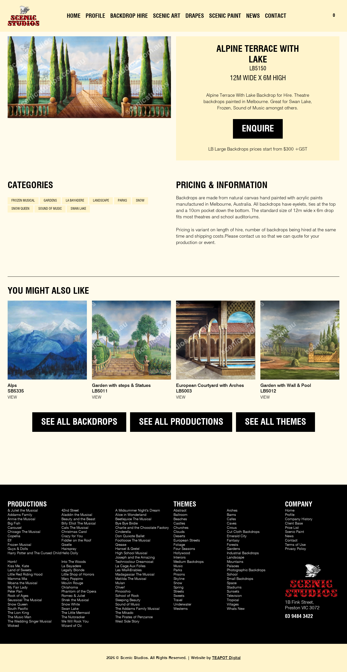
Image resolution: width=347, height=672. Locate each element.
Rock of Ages (18, 596)
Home (74, 16)
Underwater (182, 604)
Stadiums (234, 587)
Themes (185, 504)
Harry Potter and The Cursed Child (34, 553)
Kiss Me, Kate (18, 566)
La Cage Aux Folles (130, 566)
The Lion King (18, 613)
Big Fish (14, 523)
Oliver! (120, 587)
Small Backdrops (240, 579)
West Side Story (127, 621)
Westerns (181, 609)
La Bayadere (75, 200)
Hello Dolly (69, 553)
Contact (275, 16)
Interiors (180, 557)
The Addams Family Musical (137, 609)
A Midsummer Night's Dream (137, 510)
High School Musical (131, 553)
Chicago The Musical (24, 532)
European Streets (187, 540)
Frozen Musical (23, 200)
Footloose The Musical (132, 540)
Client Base (294, 523)
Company (298, 504)
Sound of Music (50, 208)
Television (234, 596)
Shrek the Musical (75, 600)
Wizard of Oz (71, 626)
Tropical (233, 600)
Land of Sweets (19, 570)
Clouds (179, 532)
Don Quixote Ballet (130, 536)
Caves (231, 523)
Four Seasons (184, 549)
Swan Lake (78, 208)
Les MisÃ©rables (128, 570)
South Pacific (18, 609)
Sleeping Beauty (127, 600)
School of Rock (127, 596)
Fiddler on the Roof (76, 540)
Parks (122, 200)
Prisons (179, 574)
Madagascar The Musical (134, 574)
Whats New (236, 609)
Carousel (15, 528)
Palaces (233, 566)
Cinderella (123, 532)
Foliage (179, 545)
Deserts (179, 536)
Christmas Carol (74, 532)
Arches (232, 510)
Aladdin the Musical (76, 515)
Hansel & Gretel (127, 549)
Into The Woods (73, 562)
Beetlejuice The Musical (133, 519)
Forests (232, 545)
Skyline (179, 579)
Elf (9, 540)
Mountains (235, 562)
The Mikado (124, 613)
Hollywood (182, 553)
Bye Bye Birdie (126, 523)
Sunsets (233, 591)
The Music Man (19, 617)
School (232, 574)
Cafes (231, 519)
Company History (298, 519)
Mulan (120, 583)
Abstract (180, 510)
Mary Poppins (72, 579)
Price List (292, 528)
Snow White (70, 604)
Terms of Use (295, 545)
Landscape (101, 200)
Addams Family (20, 515)
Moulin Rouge (72, 583)
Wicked (13, 626)
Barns (231, 515)
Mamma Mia (17, 579)
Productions (27, 504)
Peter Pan (15, 591)
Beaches (180, 519)
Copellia (14, 536)
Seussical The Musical (25, 600)
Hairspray (68, 549)
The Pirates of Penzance (134, 617)
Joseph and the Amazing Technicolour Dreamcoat (135, 560)
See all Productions (181, 422)
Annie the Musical (21, 519)
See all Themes (275, 422)
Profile (95, 16)
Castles (179, 523)
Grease (120, 545)
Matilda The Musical (130, 579)
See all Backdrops (79, 422)
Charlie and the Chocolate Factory (142, 528)
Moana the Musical (22, 583)
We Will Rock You (75, 621)
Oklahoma (69, 587)
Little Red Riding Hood (25, 574)
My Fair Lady (18, 587)
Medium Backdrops (189, 562)
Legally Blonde (72, 570)
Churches (181, 528)
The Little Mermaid (75, 613)
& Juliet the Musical (23, 510)
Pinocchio (123, 591)
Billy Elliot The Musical (78, 523)
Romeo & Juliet (73, 596)
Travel (178, 600)
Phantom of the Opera (78, 591)
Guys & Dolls (18, 549)
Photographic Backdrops (246, 570)
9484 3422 (299, 616)
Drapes (194, 16)
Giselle (66, 545)
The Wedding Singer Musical (30, 621)
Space (231, 583)
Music (178, 566)
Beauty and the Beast (78, 519)
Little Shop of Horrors (77, 574)
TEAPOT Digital (226, 658)
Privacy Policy (295, 549)
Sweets (179, 596)
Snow (140, 200)
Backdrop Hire (129, 16)
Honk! (12, 562)
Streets (179, 591)
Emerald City (237, 536)
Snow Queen (20, 208)
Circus (232, 528)
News (253, 16)
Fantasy (233, 540)
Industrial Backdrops (243, 553)
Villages (233, 604)
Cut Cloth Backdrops (243, 532)
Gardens (50, 200)
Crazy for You (72, 536)
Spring (178, 587)
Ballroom (180, 515)
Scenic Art (166, 16)
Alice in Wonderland (130, 515)
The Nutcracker (73, 617)
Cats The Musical (74, 528)
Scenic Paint (225, 16)
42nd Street (70, 510)
